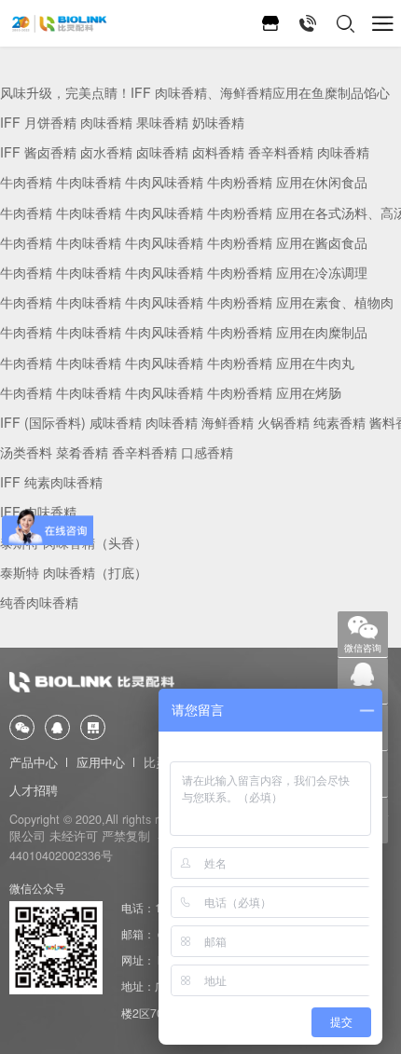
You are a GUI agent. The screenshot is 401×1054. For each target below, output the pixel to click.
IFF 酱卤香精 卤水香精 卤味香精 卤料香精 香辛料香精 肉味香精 (184, 152)
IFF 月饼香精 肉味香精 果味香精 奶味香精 (122, 122)
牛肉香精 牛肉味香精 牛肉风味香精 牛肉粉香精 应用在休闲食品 (183, 181)
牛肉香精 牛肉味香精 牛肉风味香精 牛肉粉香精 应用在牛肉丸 (177, 362)
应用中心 (100, 762)
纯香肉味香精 (39, 602)
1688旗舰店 (270, 23)
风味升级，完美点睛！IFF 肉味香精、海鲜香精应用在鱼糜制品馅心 (195, 92)
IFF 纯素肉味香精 (51, 481)
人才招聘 (33, 790)
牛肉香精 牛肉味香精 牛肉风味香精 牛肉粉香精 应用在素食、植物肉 (197, 302)
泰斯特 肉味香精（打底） (73, 572)
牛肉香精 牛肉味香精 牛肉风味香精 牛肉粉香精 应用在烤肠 (170, 392)
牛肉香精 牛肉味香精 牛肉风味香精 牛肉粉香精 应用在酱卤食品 (183, 242)
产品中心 (33, 762)
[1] (59, 24)
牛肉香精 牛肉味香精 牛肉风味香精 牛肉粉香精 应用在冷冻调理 (183, 272)
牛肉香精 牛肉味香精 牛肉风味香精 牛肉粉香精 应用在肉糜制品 (183, 331)
